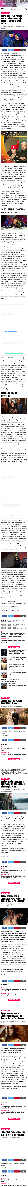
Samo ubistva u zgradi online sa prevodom (12, 628)
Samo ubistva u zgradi (19, 620)
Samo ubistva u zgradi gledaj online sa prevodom (13, 624)
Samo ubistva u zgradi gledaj (9, 621)
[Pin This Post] (17, 50)
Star (24, 628)
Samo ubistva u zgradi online (9, 627)
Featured (10, 620)
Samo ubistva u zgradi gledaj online (10, 623)
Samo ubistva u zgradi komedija (9, 625)
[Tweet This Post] (11, 50)
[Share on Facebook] (4, 50)
